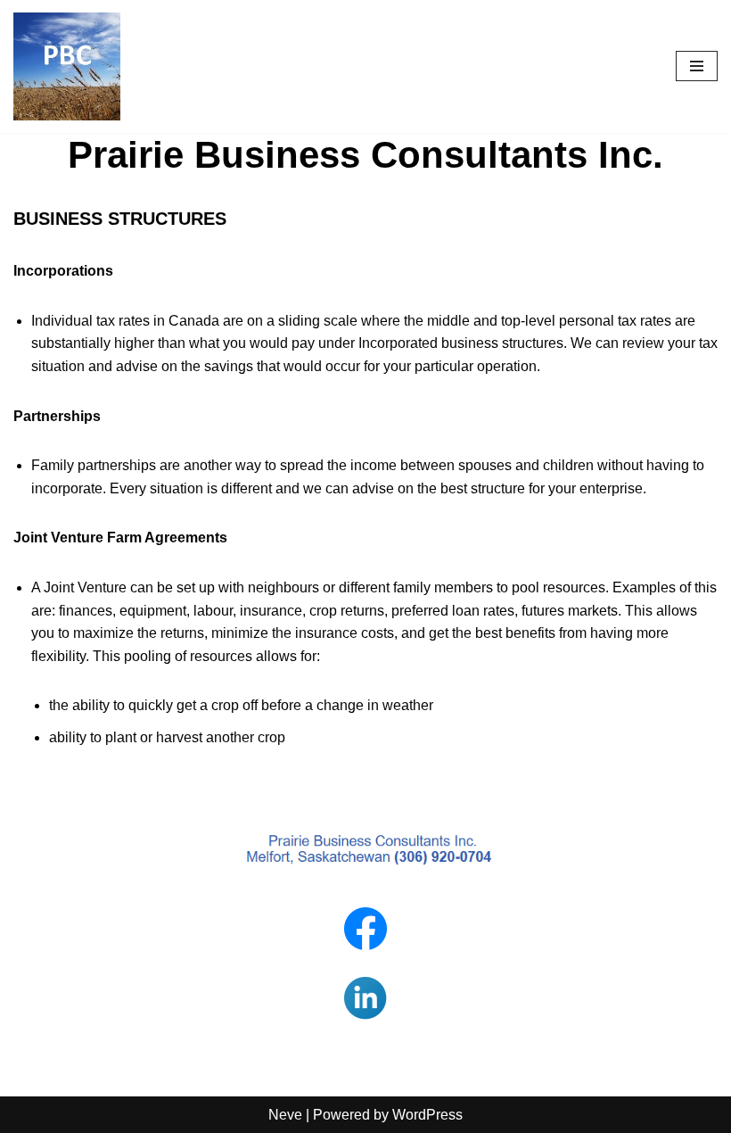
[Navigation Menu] (697, 66)
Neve (285, 1114)
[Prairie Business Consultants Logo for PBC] (66, 66)
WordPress (427, 1114)
